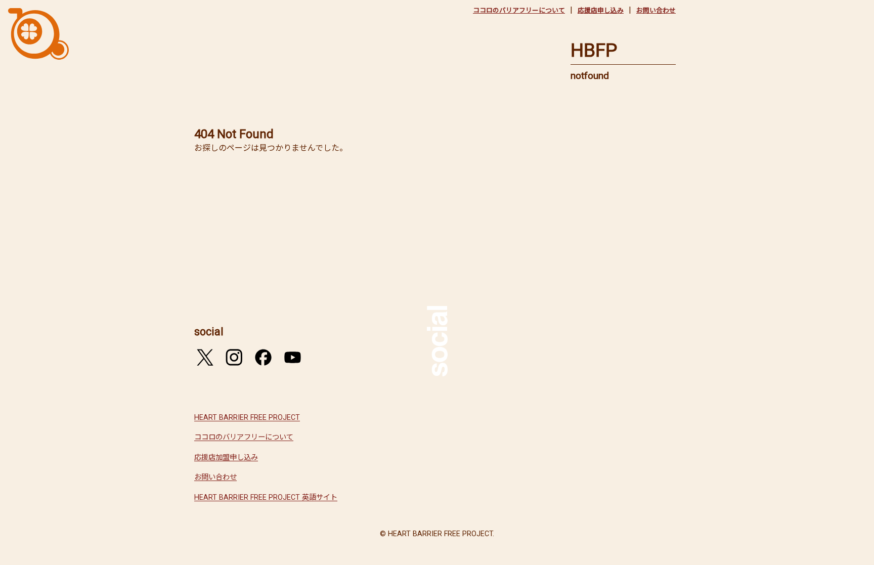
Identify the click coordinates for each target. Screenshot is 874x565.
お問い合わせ (656, 10)
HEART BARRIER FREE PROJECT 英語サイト (265, 497)
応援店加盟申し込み (226, 457)
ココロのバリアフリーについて (519, 10)
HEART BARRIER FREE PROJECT (247, 417)
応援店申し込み (601, 10)
